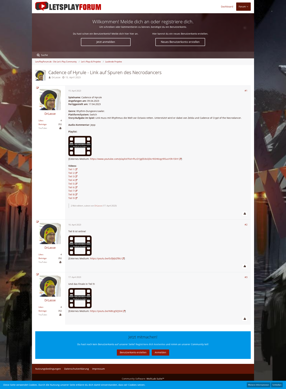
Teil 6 (71, 187)
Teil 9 (71, 198)
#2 (246, 224)
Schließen (276, 384)
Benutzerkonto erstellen (133, 352)
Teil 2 (71, 172)
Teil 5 (71, 183)
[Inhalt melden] (244, 213)
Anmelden (160, 352)
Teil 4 (71, 180)
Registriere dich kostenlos (150, 344)
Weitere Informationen (258, 384)
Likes (41, 120)
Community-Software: (143, 378)
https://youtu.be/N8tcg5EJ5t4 (106, 311)
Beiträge (43, 124)
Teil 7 (71, 190)
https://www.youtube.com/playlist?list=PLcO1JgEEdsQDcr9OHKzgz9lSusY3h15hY (134, 158)
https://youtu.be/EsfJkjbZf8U (105, 258)
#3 (246, 277)
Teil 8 (71, 194)
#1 (246, 90)
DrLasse (56, 77)
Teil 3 (71, 176)
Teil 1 (71, 169)
